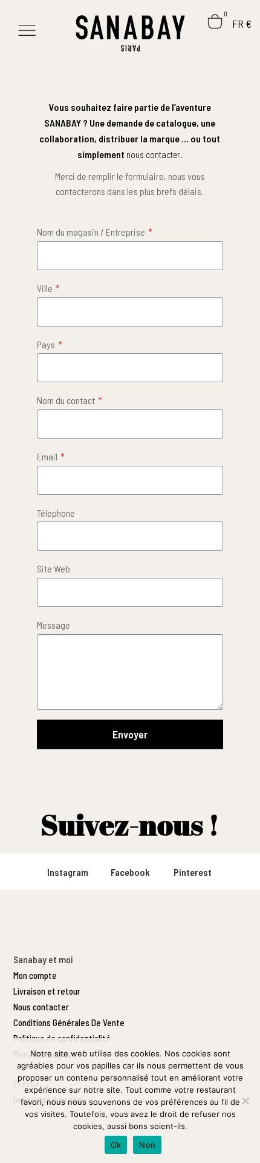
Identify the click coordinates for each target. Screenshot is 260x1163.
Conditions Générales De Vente (69, 1022)
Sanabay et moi (43, 959)
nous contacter (153, 154)
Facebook (130, 872)
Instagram (67, 872)
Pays (49, 344)
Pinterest (193, 872)
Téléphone (56, 513)
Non (147, 1145)
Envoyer (130, 734)
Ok (116, 1145)
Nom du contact (69, 400)
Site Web (53, 568)
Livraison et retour (46, 991)
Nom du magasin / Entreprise (94, 231)
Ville (48, 288)
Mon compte (35, 975)
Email (51, 456)
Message (53, 625)
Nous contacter (41, 1006)
